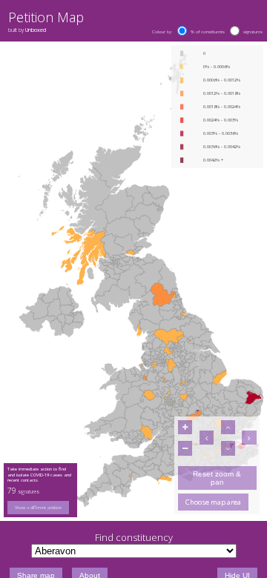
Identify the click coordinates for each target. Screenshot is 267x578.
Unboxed (35, 29)
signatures (253, 32)
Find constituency (134, 537)
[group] (40, 507)
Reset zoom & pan (217, 478)
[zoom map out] (185, 448)
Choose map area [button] (213, 502)
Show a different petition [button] (38, 508)
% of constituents (208, 32)
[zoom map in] (185, 427)
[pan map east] (249, 438)
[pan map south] (228, 448)
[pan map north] (228, 427)
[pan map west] (207, 438)
